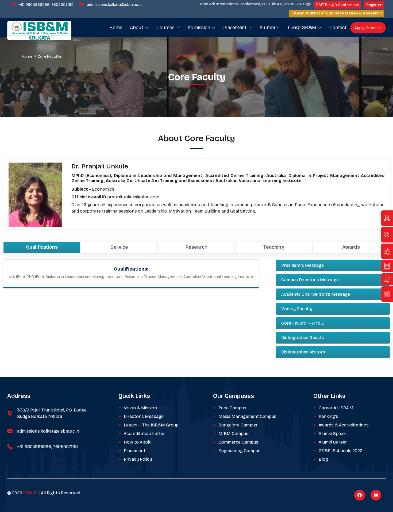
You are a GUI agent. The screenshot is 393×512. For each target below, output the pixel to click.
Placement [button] (235, 27)
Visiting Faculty (296, 308)
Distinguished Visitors (303, 352)
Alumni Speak (332, 433)
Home (115, 27)
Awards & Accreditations (344, 425)
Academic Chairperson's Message (315, 294)
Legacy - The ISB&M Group (151, 425)
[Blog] (387, 279)
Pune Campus (232, 407)
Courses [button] (166, 27)
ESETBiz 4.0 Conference (337, 5)
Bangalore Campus (237, 425)
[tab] (41, 247)
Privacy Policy (138, 459)
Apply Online (365, 27)
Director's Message (144, 416)
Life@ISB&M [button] (303, 27)
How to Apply (137, 442)
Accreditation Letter (144, 433)
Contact (337, 27)
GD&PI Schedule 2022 (340, 450)
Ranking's (328, 416)
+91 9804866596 (34, 4)
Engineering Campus (239, 450)
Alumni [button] (268, 27)
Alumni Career (333, 442)
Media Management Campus (247, 416)
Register (374, 5)
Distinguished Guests (302, 337)
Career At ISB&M (336, 407)
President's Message (302, 265)
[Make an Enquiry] (387, 218)
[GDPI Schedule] (387, 294)
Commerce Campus (238, 442)
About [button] (137, 27)
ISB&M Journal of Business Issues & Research (336, 13)
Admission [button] (199, 27)
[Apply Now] (387, 266)
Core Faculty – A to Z (302, 323)
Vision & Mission (140, 407)
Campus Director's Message (310, 279)
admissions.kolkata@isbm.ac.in (114, 4)
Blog (323, 459)
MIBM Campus (233, 433)
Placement (134, 450)
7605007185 (62, 4)
